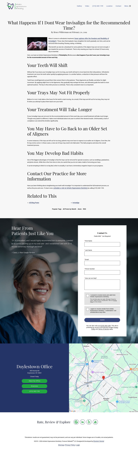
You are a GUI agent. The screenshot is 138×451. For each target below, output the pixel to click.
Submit (102, 320)
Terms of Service (103, 329)
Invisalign (76, 203)
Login (78, 445)
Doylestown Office (34, 366)
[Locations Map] (103, 378)
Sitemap (61, 445)
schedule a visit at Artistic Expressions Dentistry (70, 188)
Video (87, 6)
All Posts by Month (69, 209)
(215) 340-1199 (106, 325)
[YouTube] (95, 422)
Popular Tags (56, 209)
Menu (126, 6)
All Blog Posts (34, 203)
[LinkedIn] (82, 422)
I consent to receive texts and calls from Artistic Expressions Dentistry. (103, 298)
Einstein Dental (98, 441)
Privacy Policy (70, 445)
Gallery (79, 6)
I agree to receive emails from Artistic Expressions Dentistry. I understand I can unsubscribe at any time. (103, 310)
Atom (80, 209)
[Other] (76, 422)
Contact (118, 6)
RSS (84, 209)
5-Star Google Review (26, 252)
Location (109, 6)
